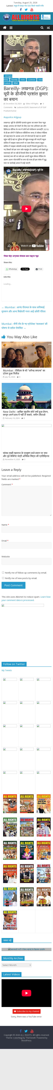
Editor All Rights (32, 103)
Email (5, 540)
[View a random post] (48, 28)
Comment (7, 484)
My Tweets (7, 670)
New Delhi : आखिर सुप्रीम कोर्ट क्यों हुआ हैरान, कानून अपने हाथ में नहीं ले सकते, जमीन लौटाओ (25, 413)
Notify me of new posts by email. (21, 578)
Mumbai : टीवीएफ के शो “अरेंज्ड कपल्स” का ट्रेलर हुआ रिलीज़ (24, 372)
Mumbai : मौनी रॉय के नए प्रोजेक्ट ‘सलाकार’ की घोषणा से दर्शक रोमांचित (24, 325)
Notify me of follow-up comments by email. (26, 572)
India (23, 80)
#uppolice (8, 117)
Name (5, 524)
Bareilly (14, 80)
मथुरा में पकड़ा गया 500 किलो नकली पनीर (29, 5)
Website (6, 556)
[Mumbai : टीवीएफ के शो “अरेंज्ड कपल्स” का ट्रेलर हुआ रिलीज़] (26, 343)
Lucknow (31, 80)
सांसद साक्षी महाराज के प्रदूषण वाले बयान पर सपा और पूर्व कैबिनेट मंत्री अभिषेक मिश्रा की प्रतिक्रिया (26, 454)
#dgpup (17, 117)
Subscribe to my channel (28, 1011)
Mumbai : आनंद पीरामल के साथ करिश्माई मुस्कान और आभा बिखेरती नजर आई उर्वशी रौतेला (24, 309)
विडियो (16, 83)
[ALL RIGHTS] (5, 28)
